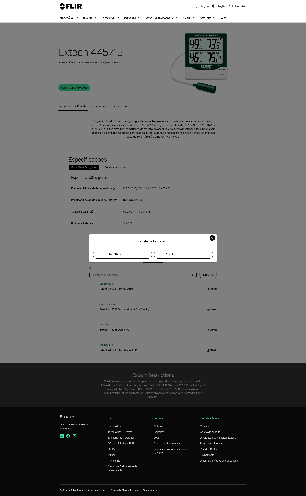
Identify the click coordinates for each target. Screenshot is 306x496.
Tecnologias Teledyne (120, 432)
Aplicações (66, 18)
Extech (112, 455)
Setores (88, 18)
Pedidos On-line (209, 449)
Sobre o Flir (114, 426)
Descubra (130, 18)
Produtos (108, 18)
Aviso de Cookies (96, 490)
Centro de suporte (210, 432)
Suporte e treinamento (160, 18)
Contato (205, 18)
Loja (223, 18)
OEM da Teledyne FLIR (121, 443)
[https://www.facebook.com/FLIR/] (68, 436)
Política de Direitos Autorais (124, 490)
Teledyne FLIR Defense (121, 437)
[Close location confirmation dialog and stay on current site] (212, 238)
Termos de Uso (150, 490)
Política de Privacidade (71, 490)
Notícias (158, 426)
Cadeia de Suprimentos (167, 443)
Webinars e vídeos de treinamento (219, 460)
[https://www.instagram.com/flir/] (74, 436)
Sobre (187, 18)
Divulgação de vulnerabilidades (218, 437)
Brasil (169, 254)
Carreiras (159, 432)
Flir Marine (114, 449)
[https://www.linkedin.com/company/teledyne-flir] (62, 436)
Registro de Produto (211, 443)
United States (114, 254)
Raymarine (114, 460)
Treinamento (207, 455)
